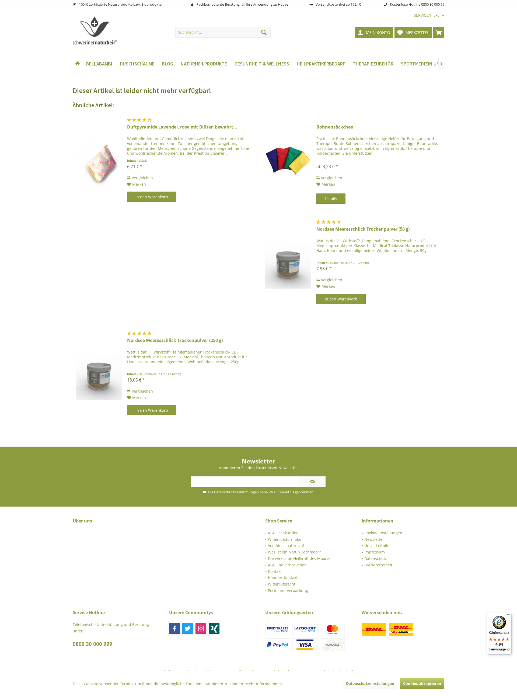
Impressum (374, 552)
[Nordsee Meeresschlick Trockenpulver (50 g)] (288, 266)
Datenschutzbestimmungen (236, 492)
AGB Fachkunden (283, 532)
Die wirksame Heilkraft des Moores (299, 558)
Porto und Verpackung (288, 590)
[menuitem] (427, 15)
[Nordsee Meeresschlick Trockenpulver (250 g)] (99, 377)
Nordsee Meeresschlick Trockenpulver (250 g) (175, 340)
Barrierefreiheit (378, 564)
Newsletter (374, 539)
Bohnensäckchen (335, 127)
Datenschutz (375, 558)
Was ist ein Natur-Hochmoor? (294, 552)
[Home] (77, 64)
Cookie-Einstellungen (383, 532)
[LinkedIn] (214, 628)
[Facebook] (174, 628)
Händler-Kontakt (283, 577)
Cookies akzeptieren (422, 683)
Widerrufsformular (285, 539)
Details (331, 198)
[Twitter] (187, 628)
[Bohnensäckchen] (288, 159)
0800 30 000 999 (92, 643)
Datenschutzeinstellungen (370, 683)
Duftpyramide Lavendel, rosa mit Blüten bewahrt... (182, 127)
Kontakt (275, 571)
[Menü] (508, 616)
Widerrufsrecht (281, 584)
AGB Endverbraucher (287, 564)
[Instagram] (200, 628)
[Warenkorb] (438, 32)
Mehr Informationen (263, 683)
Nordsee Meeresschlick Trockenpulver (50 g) (363, 229)
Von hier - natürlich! (286, 545)
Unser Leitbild (377, 545)
